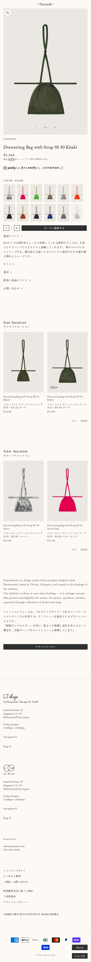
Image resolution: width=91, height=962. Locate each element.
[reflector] (63, 193)
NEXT (84, 421)
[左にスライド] (36, 127)
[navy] (36, 213)
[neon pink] (23, 193)
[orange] (23, 213)
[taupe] (50, 193)
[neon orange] (77, 193)
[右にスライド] (55, 127)
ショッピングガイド (14, 870)
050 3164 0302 (11, 849)
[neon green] (36, 193)
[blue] (50, 213)
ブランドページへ (45, 646)
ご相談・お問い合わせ (15, 881)
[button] (80, 947)
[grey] (63, 213)
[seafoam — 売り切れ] (77, 213)
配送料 (11, 159)
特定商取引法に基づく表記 (18, 890)
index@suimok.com (14, 846)
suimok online (49, 955)
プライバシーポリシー (15, 902)
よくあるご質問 (12, 876)
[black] (9, 213)
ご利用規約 (9, 896)
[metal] (9, 193)
